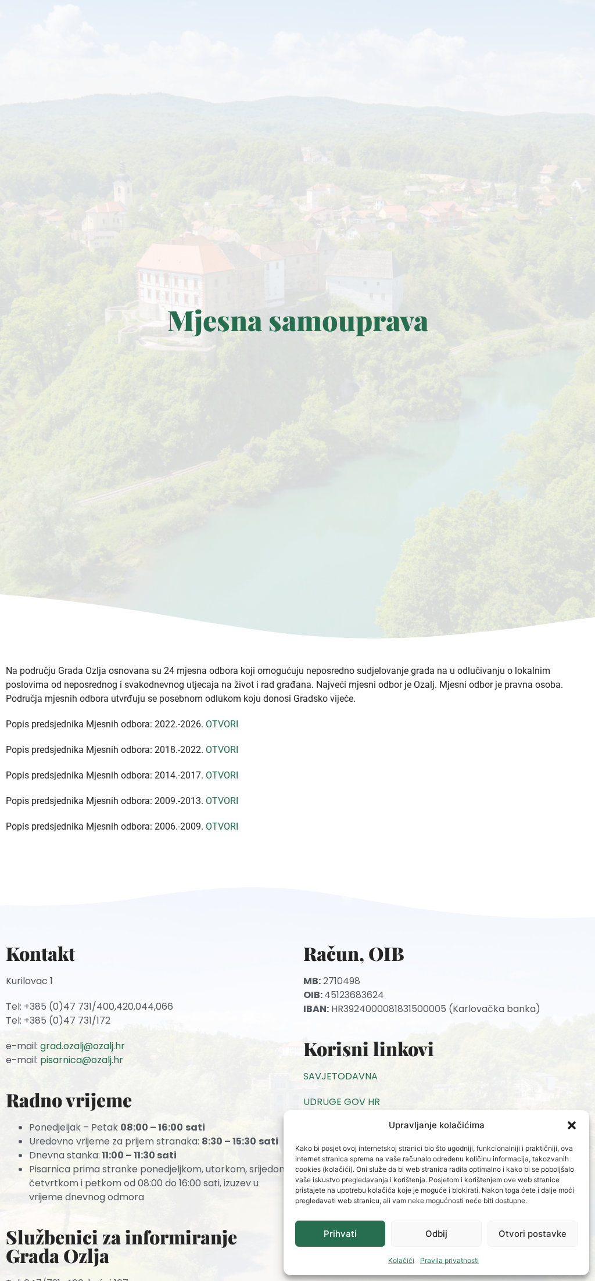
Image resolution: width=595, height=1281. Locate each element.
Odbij (436, 1233)
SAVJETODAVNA (340, 1076)
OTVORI (222, 724)
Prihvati (340, 1233)
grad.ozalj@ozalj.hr (82, 1046)
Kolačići (401, 1260)
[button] (572, 1125)
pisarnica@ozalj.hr (81, 1060)
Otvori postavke (533, 1233)
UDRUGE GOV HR (341, 1101)
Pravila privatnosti (449, 1260)
